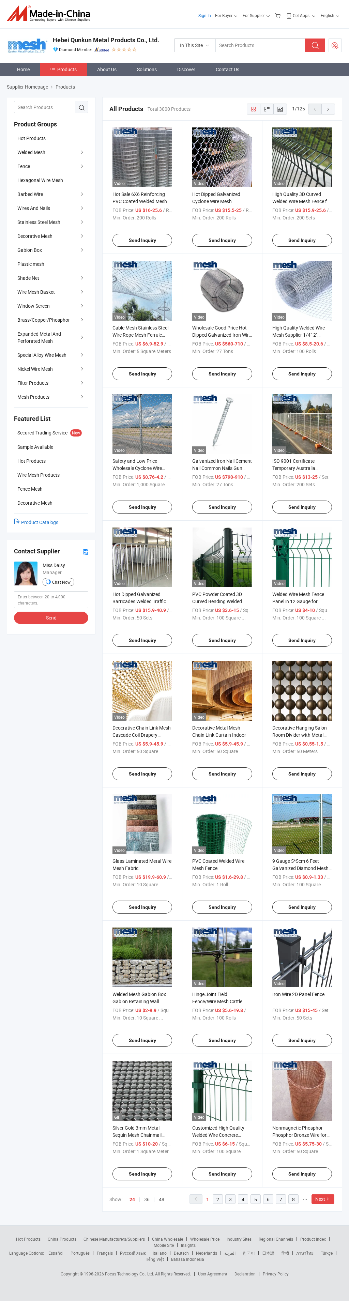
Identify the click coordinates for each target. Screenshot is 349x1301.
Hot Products (31, 138)
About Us (107, 69)
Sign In (204, 15)
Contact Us (227, 69)
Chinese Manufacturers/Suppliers (114, 1239)
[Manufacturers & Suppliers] (50, 13)
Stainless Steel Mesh (38, 222)
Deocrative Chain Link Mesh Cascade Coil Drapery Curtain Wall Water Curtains (141, 734)
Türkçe (327, 1253)
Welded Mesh (31, 152)
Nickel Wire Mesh (35, 369)
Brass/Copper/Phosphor (43, 320)
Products (67, 69)
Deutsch (181, 1253)
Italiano (160, 1253)
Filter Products (32, 383)
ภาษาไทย (305, 1253)
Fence (23, 166)
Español (55, 1253)
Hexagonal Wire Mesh (40, 180)
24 (132, 1199)
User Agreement (212, 1273)
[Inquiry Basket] (278, 15)
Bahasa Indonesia (187, 1259)
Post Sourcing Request (335, 45)
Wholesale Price (204, 1239)
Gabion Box (29, 250)
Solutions (147, 69)
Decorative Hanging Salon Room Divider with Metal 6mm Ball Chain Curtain (299, 734)
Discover (186, 69)
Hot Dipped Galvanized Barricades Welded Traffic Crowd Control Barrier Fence (142, 601)
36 (147, 1199)
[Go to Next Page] (328, 109)
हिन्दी (285, 1253)
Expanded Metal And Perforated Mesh (39, 337)
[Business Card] (85, 551)
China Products (62, 1239)
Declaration (245, 1273)
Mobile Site (164, 1245)
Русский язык (133, 1253)
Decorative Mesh (34, 236)
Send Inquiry (142, 240)
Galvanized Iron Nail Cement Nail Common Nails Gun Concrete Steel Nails (222, 468)
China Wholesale (167, 1239)
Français (105, 1253)
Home (23, 69)
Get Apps (301, 15)
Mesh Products (33, 397)
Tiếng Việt (154, 1259)
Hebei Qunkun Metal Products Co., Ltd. (106, 40)
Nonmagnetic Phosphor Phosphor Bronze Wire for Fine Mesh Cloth (299, 1134)
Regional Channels (276, 1239)
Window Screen (33, 306)
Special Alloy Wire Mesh (41, 355)
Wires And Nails (33, 208)
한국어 (249, 1253)
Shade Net (28, 278)
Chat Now (61, 582)
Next (320, 1199)
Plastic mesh (30, 264)
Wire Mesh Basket (36, 292)
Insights (188, 1245)
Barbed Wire (30, 194)
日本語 (268, 1253)
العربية (230, 1253)
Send (51, 617)
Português (80, 1253)
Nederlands (206, 1253)
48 (161, 1199)
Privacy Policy (276, 1273)
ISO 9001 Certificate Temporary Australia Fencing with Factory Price (300, 468)
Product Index (313, 1239)
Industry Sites (239, 1239)
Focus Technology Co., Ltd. (130, 1273)
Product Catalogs (39, 522)
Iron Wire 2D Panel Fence (298, 994)
